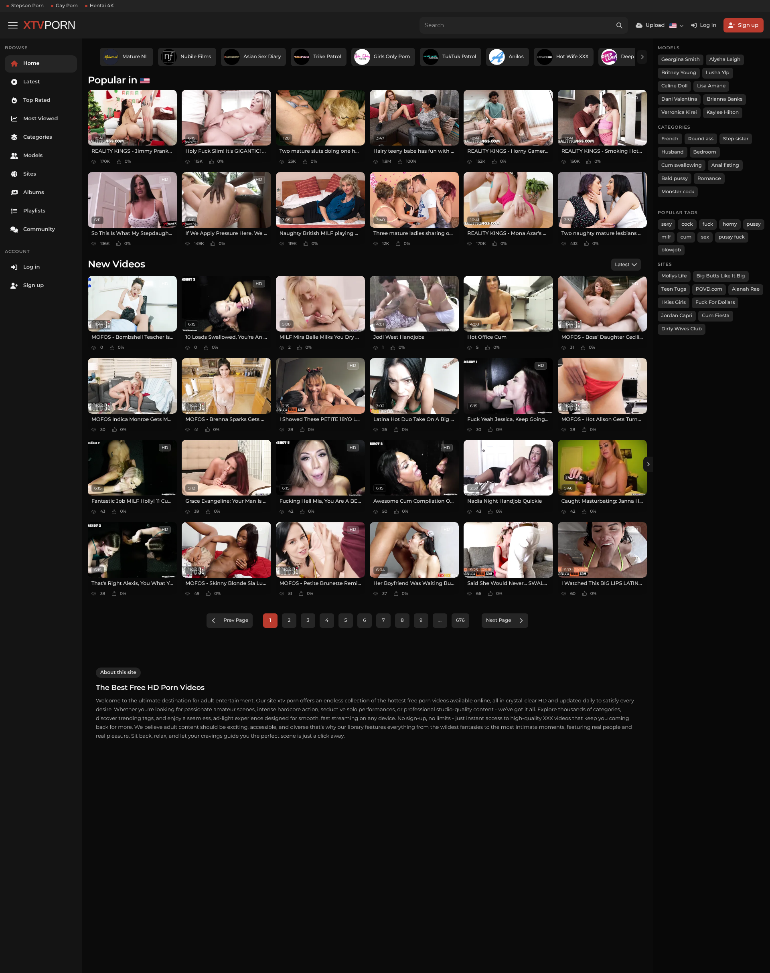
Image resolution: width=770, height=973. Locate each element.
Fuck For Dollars (715, 302)
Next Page (498, 620)
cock (687, 224)
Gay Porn (67, 6)
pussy (754, 224)
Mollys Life (674, 276)
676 (460, 620)
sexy (666, 224)
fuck (708, 224)
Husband (672, 152)
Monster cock (677, 192)
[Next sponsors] (642, 57)
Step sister (735, 139)
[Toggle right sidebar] (648, 464)
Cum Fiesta (715, 316)
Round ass (700, 139)
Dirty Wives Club (681, 329)
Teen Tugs (673, 289)
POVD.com (709, 289)
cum (686, 237)
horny (730, 224)
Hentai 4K (102, 6)
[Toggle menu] (12, 25)
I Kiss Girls (673, 302)
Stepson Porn (27, 6)
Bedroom (704, 152)
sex (705, 237)
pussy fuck (732, 237)
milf (666, 237)
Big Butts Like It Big (721, 276)
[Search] (619, 25)
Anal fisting (725, 165)
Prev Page (235, 620)
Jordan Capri (676, 316)
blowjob (671, 250)
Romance (709, 179)
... (440, 620)
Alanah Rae (746, 289)
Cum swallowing (681, 165)
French (670, 139)
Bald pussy (674, 179)
